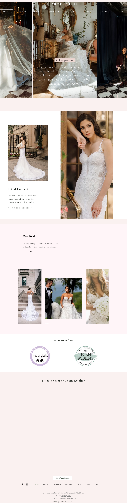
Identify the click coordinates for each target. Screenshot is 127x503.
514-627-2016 (66, 495)
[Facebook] (22, 484)
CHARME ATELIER (63, 4)
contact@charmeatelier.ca (66, 498)
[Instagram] (27, 484)
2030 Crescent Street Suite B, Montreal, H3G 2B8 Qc (63, 493)
